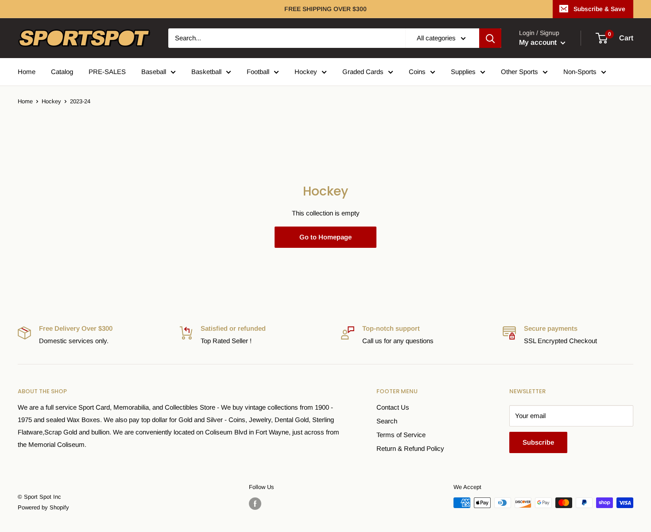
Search (386, 421)
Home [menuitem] (26, 71)
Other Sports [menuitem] (519, 71)
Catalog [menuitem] (62, 71)
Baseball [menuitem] (153, 71)
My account (538, 42)
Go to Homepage (325, 237)
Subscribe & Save (599, 8)
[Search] (490, 38)
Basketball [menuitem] (206, 71)
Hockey (51, 101)
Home (25, 101)
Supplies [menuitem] (463, 71)
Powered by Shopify (43, 507)
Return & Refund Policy (410, 448)
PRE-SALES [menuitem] (107, 71)
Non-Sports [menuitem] (580, 71)
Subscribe (538, 442)
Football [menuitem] (258, 71)
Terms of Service (401, 434)
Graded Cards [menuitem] (363, 71)
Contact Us (392, 407)
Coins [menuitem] (417, 71)
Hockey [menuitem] (305, 71)
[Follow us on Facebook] (255, 503)
